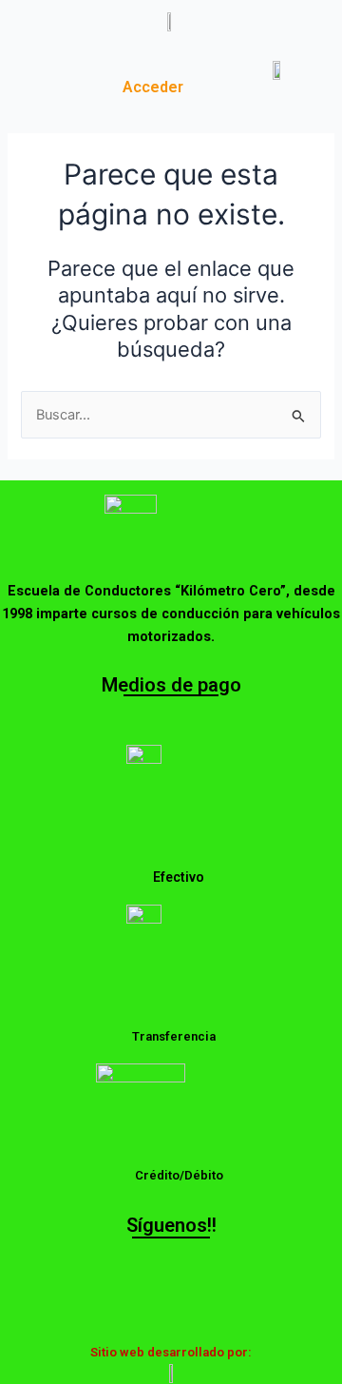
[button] (56, 77)
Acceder (153, 87)
